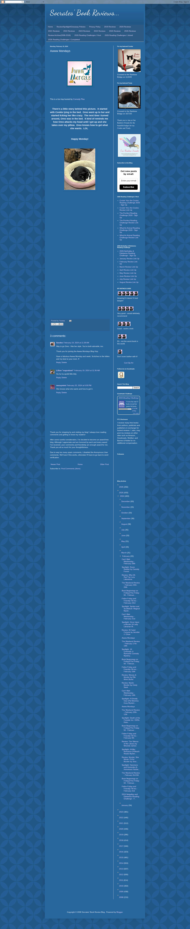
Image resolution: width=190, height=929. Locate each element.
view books (136, 413)
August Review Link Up (129, 282)
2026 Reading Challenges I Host (87, 35)
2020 (121, 829)
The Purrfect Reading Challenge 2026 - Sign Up (129, 215)
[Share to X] (57, 324)
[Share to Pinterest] (62, 324)
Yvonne (128, 402)
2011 (121, 880)
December (125, 501)
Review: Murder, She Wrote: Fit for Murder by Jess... (130, 759)
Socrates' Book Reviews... (84, 12)
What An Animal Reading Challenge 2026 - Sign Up (130, 230)
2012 (121, 874)
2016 (121, 852)
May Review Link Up (128, 273)
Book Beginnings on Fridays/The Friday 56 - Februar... (130, 593)
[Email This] (52, 324)
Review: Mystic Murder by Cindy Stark (129, 685)
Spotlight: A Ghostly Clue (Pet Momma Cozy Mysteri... (130, 701)
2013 (121, 869)
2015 (121, 857)
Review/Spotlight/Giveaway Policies (71, 27)
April (123, 547)
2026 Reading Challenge (129, 397)
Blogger (119, 912)
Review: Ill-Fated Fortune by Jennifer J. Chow (131, 632)
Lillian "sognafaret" (65, 370)
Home (50, 27)
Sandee (59, 343)
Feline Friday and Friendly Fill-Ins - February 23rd (129, 600)
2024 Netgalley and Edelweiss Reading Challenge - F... (130, 796)
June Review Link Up (128, 276)
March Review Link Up (129, 267)
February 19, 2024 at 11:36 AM (87, 370)
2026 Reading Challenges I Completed (64, 39)
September (126, 518)
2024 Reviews (99, 31)
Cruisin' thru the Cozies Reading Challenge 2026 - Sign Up (130, 202)
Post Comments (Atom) (70, 469)
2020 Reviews (125, 27)
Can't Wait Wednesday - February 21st (128, 616)
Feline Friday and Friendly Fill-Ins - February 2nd (129, 788)
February (126, 556)
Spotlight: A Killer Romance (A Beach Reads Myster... (130, 751)
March (124, 553)
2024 (122, 496)
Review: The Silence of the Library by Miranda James (130, 743)
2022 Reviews (69, 31)
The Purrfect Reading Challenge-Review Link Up (129, 222)
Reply (58, 362)
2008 (121, 897)
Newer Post (55, 464)
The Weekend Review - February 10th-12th (131, 712)
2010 (121, 886)
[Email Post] (70, 321)
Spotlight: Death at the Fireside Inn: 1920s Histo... (131, 720)
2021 (121, 823)
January (124, 805)
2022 (121, 818)
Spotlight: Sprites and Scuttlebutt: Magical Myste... (131, 608)
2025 (121, 493)
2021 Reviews (54, 31)
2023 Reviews (84, 31)
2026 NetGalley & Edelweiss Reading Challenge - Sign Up (128, 253)
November (125, 507)
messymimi (61, 385)
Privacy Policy (94, 27)
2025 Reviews (115, 31)
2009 (121, 892)
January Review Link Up (129, 259)
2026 (121, 487)
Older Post (104, 464)
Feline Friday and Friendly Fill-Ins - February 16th (129, 669)
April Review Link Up (128, 270)
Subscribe (128, 187)
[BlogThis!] (54, 324)
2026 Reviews (130, 31)
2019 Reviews (110, 27)
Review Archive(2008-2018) (59, 35)
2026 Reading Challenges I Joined (119, 35)
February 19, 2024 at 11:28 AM (76, 343)
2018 (121, 840)
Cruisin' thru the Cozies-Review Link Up (129, 209)
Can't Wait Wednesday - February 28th (128, 561)
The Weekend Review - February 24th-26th (131, 585)
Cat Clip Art (128, 363)
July (123, 530)
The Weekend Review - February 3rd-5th (131, 774)
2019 (121, 835)
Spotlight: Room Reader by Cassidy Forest (130, 569)
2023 (121, 812)
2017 (121, 846)
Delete (64, 362)
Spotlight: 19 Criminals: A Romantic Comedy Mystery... (130, 652)
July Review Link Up (128, 279)
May (123, 541)
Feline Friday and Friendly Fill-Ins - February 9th (129, 736)
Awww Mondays (128, 638)
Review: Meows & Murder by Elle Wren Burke (129, 677)
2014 (121, 863)
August (124, 524)
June (123, 535)
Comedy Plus (79, 99)
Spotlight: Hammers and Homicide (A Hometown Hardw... (131, 767)
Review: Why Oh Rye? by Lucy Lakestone (128, 577)
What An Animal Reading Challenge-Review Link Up (130, 237)
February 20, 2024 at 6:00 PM (79, 385)
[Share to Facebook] (59, 324)
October (124, 513)
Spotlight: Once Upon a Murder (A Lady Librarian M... (130, 624)
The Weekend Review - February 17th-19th (131, 643)
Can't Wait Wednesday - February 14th (128, 693)
